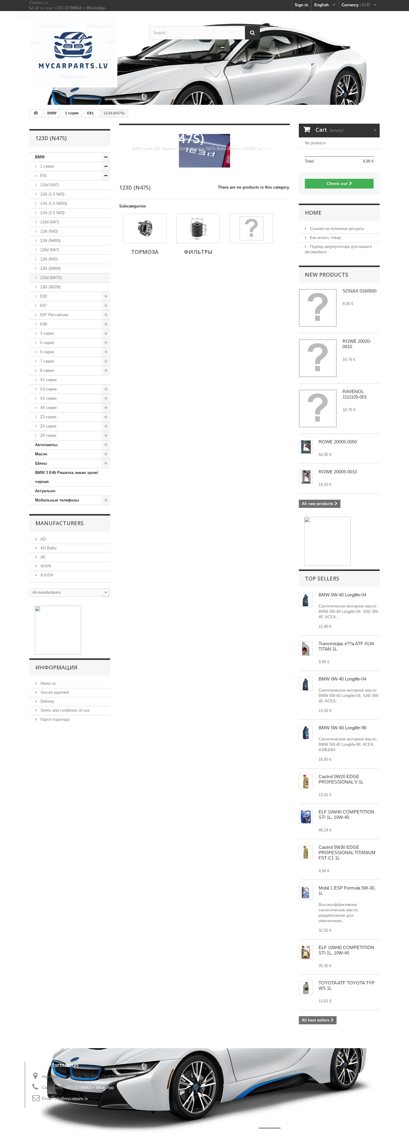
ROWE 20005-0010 (338, 471)
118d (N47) (49, 222)
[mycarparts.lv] (84, 51)
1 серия (46, 166)
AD (42, 539)
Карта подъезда (54, 719)
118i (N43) (48, 231)
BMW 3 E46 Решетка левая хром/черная (66, 477)
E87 (43, 305)
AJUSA (46, 575)
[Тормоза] (144, 228)
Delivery (46, 701)
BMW (40, 157)
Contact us (38, 2)
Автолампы (46, 445)
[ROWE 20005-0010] (306, 477)
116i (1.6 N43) (51, 194)
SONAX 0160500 (359, 290)
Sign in (301, 5)
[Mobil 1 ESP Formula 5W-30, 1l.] (306, 893)
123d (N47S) (50, 277)
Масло (41, 454)
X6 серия (48, 407)
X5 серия (48, 398)
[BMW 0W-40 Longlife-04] (306, 600)
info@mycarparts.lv (71, 1098)
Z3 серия (47, 417)
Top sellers (322, 578)
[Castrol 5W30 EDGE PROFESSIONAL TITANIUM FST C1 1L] (306, 852)
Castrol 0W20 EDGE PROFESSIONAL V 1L (341, 779)
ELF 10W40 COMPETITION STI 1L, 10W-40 (346, 814)
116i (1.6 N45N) (53, 203)
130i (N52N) (49, 287)
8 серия (46, 370)
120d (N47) (49, 250)
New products (326, 274)
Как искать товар (325, 237)
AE (42, 557)
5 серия (46, 342)
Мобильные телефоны (57, 500)
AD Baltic (48, 548)
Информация (56, 667)
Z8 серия (47, 435)
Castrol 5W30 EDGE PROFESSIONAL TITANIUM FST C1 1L (347, 852)
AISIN (45, 566)
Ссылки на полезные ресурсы (336, 228)
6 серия (46, 352)
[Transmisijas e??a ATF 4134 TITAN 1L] (306, 649)
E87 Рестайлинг (54, 315)
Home (313, 212)
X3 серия (48, 389)
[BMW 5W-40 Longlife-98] (306, 733)
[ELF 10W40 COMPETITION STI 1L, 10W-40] (306, 817)
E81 (43, 175)
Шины (41, 463)
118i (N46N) (49, 240)
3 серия (46, 333)
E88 (43, 324)
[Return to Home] (35, 113)
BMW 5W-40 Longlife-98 (342, 727)
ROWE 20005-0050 (338, 441)
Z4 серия (47, 426)
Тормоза (144, 251)
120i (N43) (48, 259)
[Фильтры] (198, 228)
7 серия (46, 361)
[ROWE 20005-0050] (306, 447)
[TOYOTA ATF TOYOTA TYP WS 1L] (306, 988)
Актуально (45, 491)
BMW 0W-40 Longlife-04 (342, 594)
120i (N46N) (49, 268)
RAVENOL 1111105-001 (355, 394)
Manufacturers (59, 523)
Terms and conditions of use (64, 710)
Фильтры (198, 251)
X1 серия (48, 380)
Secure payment (54, 692)
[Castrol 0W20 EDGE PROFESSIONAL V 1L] (306, 782)
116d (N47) (49, 185)
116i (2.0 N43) (51, 212)
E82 (43, 296)
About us (47, 683)
